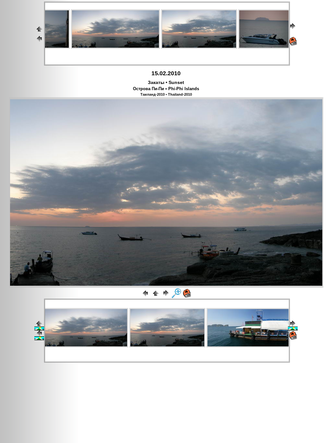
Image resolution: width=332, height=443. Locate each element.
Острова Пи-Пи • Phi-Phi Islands (166, 89)
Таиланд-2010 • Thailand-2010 (166, 94)
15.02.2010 (166, 73)
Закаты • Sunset (166, 82)
